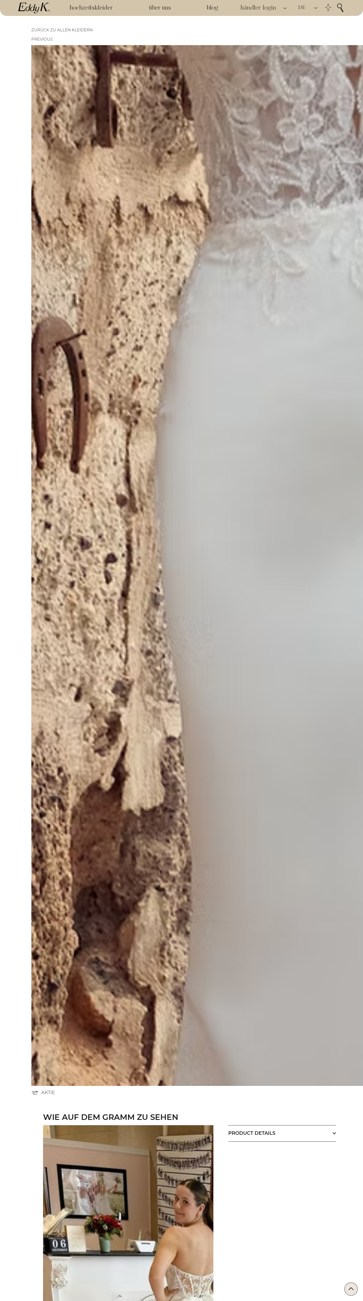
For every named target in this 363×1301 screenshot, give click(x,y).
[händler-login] (285, 8)
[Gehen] (351, 1289)
